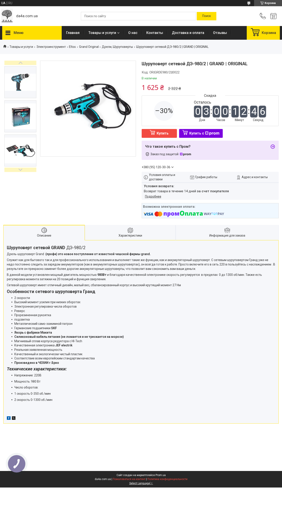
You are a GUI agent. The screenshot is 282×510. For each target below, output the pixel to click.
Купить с (196, 133)
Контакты (154, 33)
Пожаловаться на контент (129, 479)
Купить (163, 133)
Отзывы (220, 33)
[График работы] (273, 16)
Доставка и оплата (188, 33)
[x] (13, 418)
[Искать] (206, 16)
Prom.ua (161, 475)
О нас (132, 33)
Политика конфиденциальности (167, 479)
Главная (73, 33)
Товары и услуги (102, 33)
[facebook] (9, 418)
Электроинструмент (51, 47)
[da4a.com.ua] (7, 16)
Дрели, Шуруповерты (117, 47)
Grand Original (89, 47)
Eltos (72, 47)
